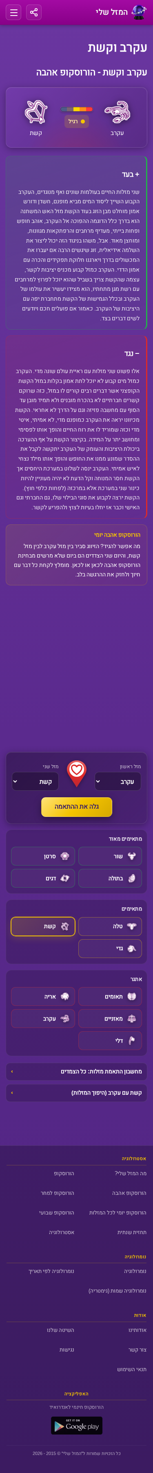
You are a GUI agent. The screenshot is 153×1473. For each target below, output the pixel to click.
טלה (118, 926)
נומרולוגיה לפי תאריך (51, 1271)
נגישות (67, 1350)
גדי (119, 948)
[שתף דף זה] (34, 12)
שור (118, 856)
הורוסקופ (64, 1173)
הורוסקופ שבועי (56, 1213)
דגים (51, 878)
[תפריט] (13, 12)
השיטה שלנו (60, 1330)
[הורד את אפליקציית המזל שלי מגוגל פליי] (77, 1433)
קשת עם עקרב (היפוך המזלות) (106, 1092)
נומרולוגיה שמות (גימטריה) (117, 1291)
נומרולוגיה (135, 1271)
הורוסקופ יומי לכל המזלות (117, 1213)
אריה (50, 996)
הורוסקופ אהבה (129, 1193)
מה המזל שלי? (130, 1173)
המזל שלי (72, 1453)
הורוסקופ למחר (57, 1193)
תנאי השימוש (131, 1369)
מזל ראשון (130, 766)
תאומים (114, 996)
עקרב (49, 1018)
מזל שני (51, 766)
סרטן (50, 856)
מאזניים (113, 1018)
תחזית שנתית (132, 1232)
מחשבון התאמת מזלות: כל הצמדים (101, 1071)
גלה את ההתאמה (77, 807)
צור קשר (137, 1350)
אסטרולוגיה (61, 1232)
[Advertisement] (76, 668)
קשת (50, 926)
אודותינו (137, 1330)
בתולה (116, 878)
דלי (119, 1041)
